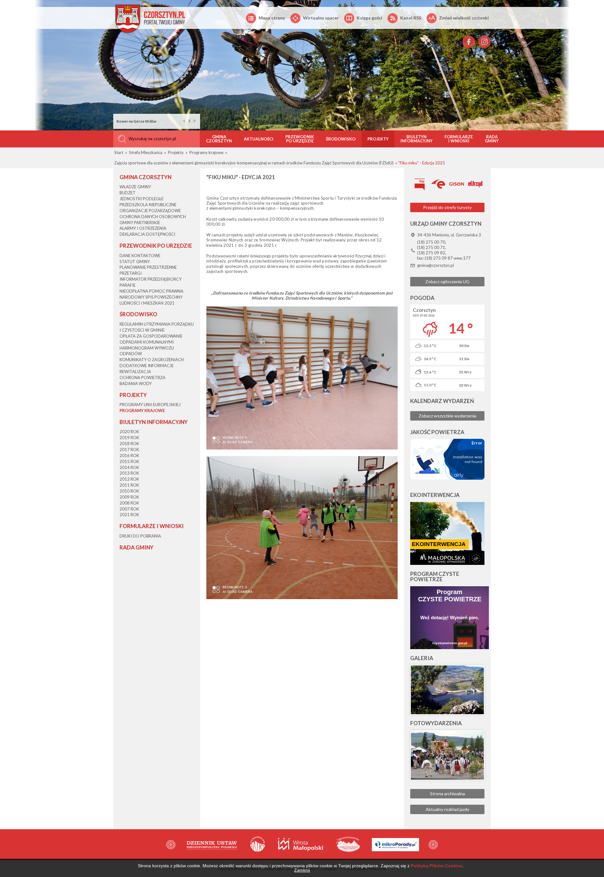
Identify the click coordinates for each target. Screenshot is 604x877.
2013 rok (129, 473)
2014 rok (129, 467)
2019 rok (129, 437)
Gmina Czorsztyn (219, 138)
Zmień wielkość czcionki (464, 17)
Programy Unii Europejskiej (150, 404)
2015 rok (129, 461)
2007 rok (129, 508)
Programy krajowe (142, 410)
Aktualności (258, 138)
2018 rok (129, 443)
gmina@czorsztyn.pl (435, 265)
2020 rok (129, 431)
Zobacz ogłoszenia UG (447, 281)
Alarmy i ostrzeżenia (143, 228)
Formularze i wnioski (459, 138)
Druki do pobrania (140, 535)
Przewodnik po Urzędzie (299, 138)
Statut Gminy (135, 261)
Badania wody (136, 383)
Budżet (128, 192)
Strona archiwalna (447, 793)
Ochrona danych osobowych (153, 216)
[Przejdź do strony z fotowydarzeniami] (447, 755)
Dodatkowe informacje (147, 365)
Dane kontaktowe (140, 255)
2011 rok (129, 485)
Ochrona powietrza (142, 377)
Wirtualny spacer (321, 17)
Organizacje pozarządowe (150, 210)
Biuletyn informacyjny (416, 138)
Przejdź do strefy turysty (447, 207)
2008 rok (129, 502)
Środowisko (340, 138)
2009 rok (129, 496)
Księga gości (369, 17)
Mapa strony (272, 17)
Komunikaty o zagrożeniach (152, 359)
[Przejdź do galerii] (447, 690)
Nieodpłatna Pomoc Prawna (151, 291)
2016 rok (129, 455)
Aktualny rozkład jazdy (447, 809)
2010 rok (129, 491)
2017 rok (129, 449)
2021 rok (129, 514)
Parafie (128, 285)
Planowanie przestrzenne (148, 267)
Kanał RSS (410, 17)
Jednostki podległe (142, 198)
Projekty (378, 138)
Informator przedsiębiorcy (151, 279)
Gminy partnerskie (140, 222)
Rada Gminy (492, 138)
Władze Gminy (135, 186)
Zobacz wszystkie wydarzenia (447, 415)
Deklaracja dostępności (147, 234)
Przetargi (131, 273)
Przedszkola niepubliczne (148, 204)
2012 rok (129, 479)
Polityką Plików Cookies (436, 865)
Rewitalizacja (135, 371)
